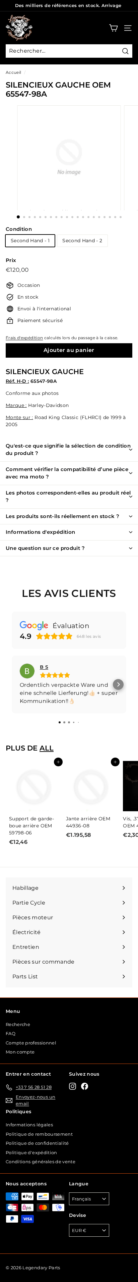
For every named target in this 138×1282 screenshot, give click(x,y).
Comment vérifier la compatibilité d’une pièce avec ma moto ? (67, 473)
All (47, 748)
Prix (11, 260)
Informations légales (29, 1124)
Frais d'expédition (24, 337)
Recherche (18, 1024)
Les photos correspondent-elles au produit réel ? (68, 497)
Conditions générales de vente (40, 1161)
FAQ (10, 1033)
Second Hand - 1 (30, 241)
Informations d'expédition (40, 532)
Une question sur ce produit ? (45, 548)
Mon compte (20, 1052)
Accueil (13, 72)
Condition (19, 229)
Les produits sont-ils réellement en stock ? (62, 516)
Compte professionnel (31, 1042)
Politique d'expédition (31, 1152)
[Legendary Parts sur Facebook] (84, 1086)
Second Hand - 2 (82, 241)
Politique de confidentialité (37, 1143)
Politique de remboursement (39, 1134)
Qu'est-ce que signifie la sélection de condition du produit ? (68, 450)
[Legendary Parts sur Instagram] (72, 1086)
